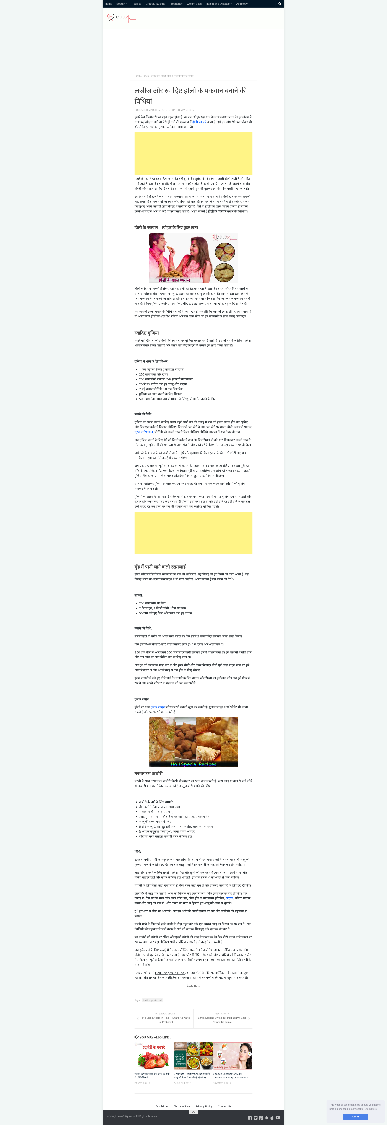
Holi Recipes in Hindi (152, 1000)
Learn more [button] (370, 1109)
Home (108, 3)
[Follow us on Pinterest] (261, 1118)
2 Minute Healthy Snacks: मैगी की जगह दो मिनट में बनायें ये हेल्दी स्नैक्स (192, 1075)
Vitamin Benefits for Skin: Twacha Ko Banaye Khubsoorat (230, 1075)
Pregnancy (175, 3)
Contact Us (224, 1106)
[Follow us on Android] (267, 1118)
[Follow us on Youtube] (277, 1118)
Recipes (136, 3)
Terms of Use (182, 1106)
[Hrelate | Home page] (121, 18)
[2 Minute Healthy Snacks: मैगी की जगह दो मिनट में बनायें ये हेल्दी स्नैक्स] (193, 1055)
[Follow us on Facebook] (250, 1118)
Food (146, 75)
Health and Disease (218, 3)
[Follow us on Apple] (272, 1118)
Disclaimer (162, 1106)
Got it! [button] (355, 1116)
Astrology (242, 3)
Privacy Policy (203, 1106)
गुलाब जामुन (158, 707)
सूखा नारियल (142, 432)
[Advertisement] (193, 52)
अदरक (229, 898)
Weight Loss (194, 3)
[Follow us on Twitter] (256, 1118)
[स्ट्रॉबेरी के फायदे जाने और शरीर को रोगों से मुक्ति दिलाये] (154, 1055)
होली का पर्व (199, 122)
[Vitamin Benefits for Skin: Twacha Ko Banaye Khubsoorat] (232, 1055)
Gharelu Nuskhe (155, 3)
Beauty (120, 3)
